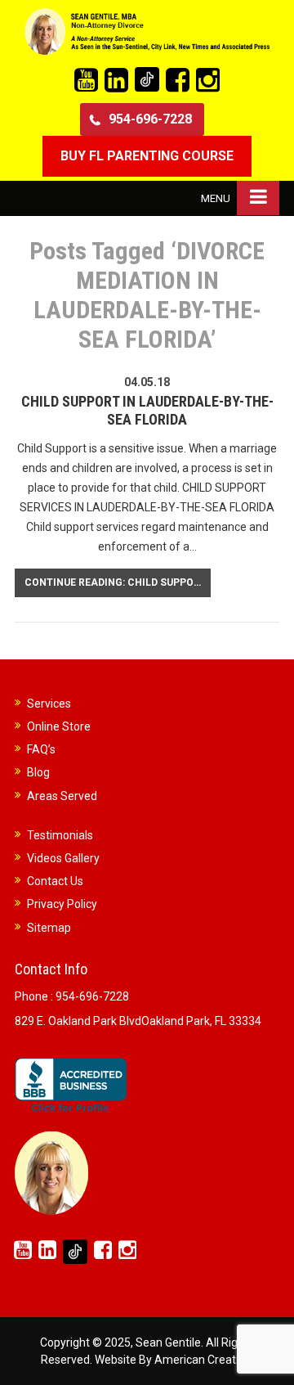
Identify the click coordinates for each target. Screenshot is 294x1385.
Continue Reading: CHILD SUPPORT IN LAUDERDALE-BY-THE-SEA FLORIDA (117, 582)
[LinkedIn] (116, 81)
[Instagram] (208, 81)
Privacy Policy (62, 904)
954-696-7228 (150, 119)
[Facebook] (177, 81)
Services (49, 703)
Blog (38, 772)
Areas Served (62, 796)
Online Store (59, 726)
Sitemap (49, 927)
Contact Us (55, 881)
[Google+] (147, 79)
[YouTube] (86, 81)
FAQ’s (41, 749)
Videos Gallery (63, 858)
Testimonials (60, 835)
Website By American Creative (173, 1359)
